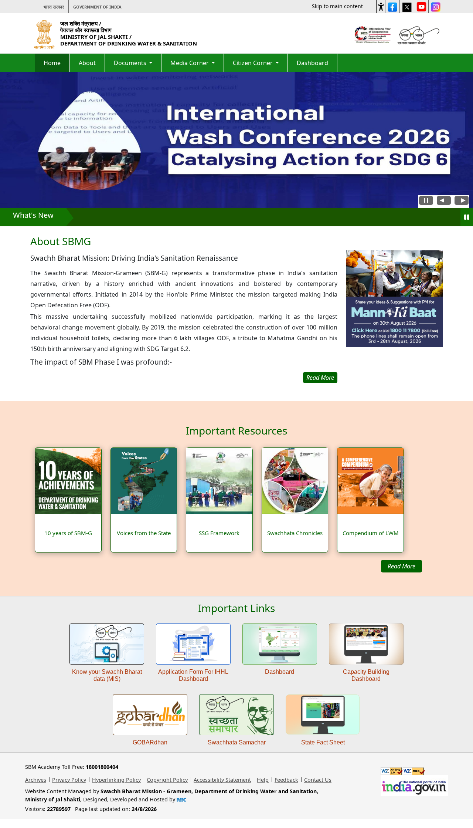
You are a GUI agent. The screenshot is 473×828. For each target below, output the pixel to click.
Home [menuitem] (52, 63)
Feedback (286, 779)
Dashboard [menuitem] (312, 63)
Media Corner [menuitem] (190, 63)
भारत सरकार (54, 7)
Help (263, 779)
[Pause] (466, 217)
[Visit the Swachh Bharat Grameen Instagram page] (436, 6)
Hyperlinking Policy (116, 779)
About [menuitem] (87, 63)
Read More (401, 566)
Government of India (97, 7)
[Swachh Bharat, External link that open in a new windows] (417, 34)
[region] (183, 309)
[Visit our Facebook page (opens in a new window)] (392, 6)
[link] (394, 316)
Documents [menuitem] (131, 63)
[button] (381, 5)
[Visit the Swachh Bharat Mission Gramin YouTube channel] (421, 6)
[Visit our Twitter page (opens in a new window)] (407, 6)
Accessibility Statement (222, 779)
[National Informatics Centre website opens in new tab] (181, 799)
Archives (35, 779)
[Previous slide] (444, 201)
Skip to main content (337, 6)
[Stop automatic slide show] (426, 201)
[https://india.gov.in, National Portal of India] (414, 785)
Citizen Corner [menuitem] (253, 63)
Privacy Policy (69, 779)
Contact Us (317, 779)
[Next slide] (461, 201)
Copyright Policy (167, 779)
